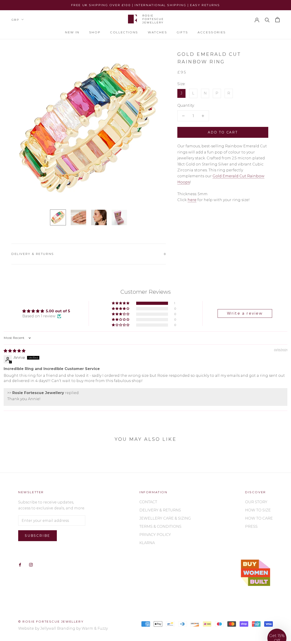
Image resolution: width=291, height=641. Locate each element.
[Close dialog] (238, 276)
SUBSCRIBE (193, 352)
